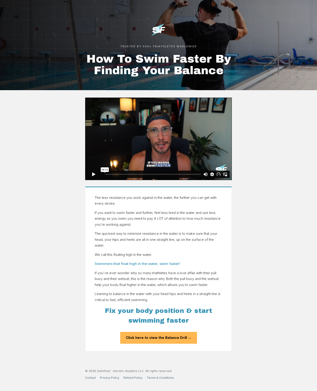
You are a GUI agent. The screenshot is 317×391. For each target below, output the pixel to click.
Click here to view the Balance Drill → (158, 337)
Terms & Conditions (160, 377)
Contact (90, 377)
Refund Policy (132, 377)
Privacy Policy (109, 377)
